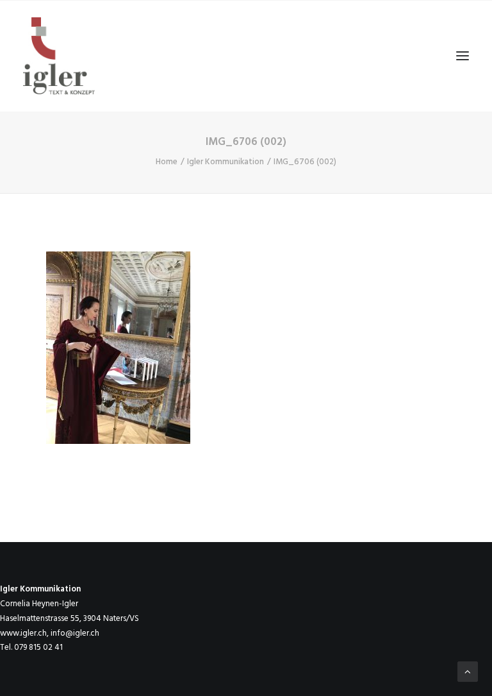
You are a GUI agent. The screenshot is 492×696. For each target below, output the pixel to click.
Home (166, 162)
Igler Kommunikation (225, 162)
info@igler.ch (75, 633)
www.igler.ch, (24, 633)
